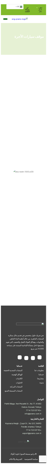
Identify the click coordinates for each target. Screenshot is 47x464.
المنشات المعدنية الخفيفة (13, 370)
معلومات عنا (39, 370)
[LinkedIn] (26, 358)
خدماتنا (41, 374)
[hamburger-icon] (5, 19)
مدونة (41, 382)
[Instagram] (33, 358)
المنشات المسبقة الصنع (13, 390)
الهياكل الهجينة (17, 374)
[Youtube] (20, 357)
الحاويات (19, 382)
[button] (5, 175)
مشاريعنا (40, 378)
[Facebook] (40, 357)
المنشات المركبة (16, 386)
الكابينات (19, 378)
